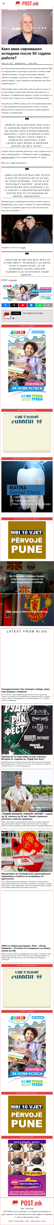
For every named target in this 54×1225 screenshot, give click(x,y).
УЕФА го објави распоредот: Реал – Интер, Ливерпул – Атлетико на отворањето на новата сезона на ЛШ (25, 948)
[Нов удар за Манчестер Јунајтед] (27, 610)
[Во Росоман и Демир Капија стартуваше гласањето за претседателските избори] (27, 577)
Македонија (20, 63)
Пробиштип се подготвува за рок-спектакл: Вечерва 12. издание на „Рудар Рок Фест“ (23, 758)
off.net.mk (13, 280)
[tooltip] (5, 305)
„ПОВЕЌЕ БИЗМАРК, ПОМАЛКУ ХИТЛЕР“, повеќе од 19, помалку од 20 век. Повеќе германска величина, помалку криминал (26, 816)
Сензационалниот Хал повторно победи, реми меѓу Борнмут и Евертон (25, 690)
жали (23, 248)
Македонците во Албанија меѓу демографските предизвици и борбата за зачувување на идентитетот (26, 876)
